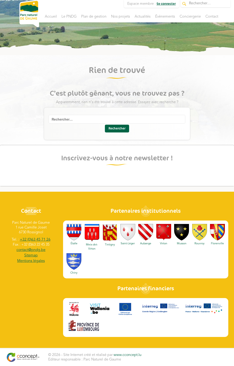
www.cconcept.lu (127, 355)
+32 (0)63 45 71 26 (35, 240)
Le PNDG (69, 17)
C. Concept (23, 357)
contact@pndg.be (30, 250)
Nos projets (120, 17)
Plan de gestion (93, 17)
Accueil (51, 17)
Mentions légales (31, 261)
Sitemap (31, 255)
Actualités (143, 17)
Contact (211, 17)
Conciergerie (190, 17)
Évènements (165, 17)
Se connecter (166, 4)
